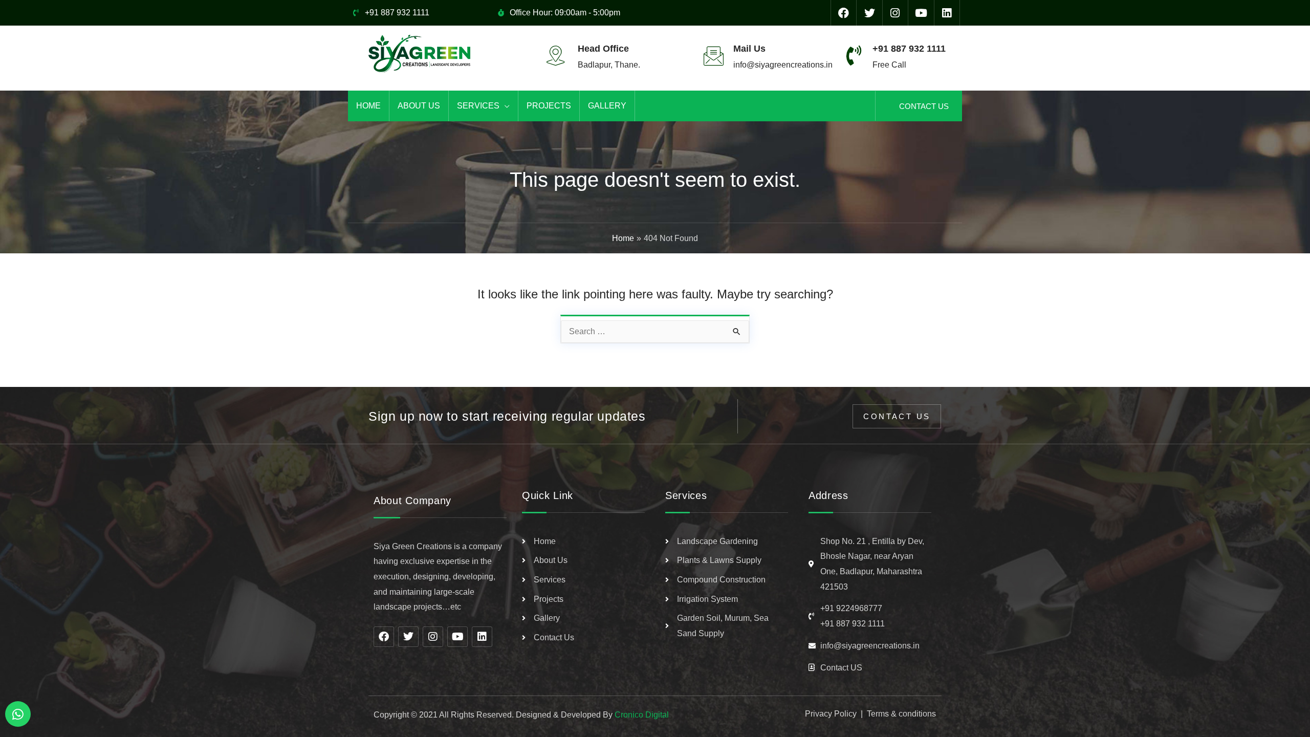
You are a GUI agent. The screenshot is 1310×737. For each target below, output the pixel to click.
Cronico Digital (642, 714)
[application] (504, 106)
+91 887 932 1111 (909, 49)
